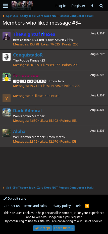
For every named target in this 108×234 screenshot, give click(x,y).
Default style (16, 198)
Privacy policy (60, 205)
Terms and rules (35, 205)
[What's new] (92, 5)
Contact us (12, 205)
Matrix (60, 137)
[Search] (101, 5)
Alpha (19, 131)
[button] (5, 6)
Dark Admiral (27, 110)
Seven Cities (64, 39)
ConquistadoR (28, 55)
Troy (61, 81)
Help (78, 205)
